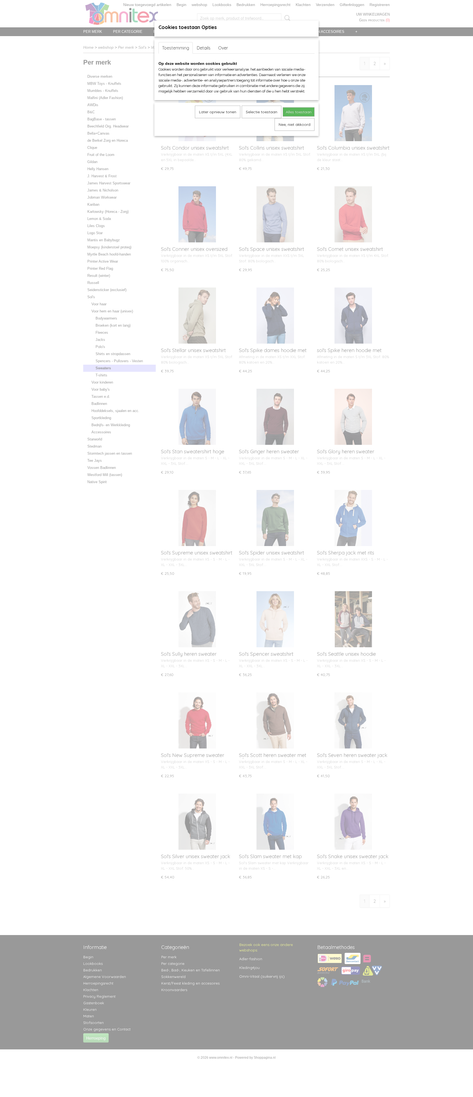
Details (203, 48)
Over (223, 48)
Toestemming (175, 48)
